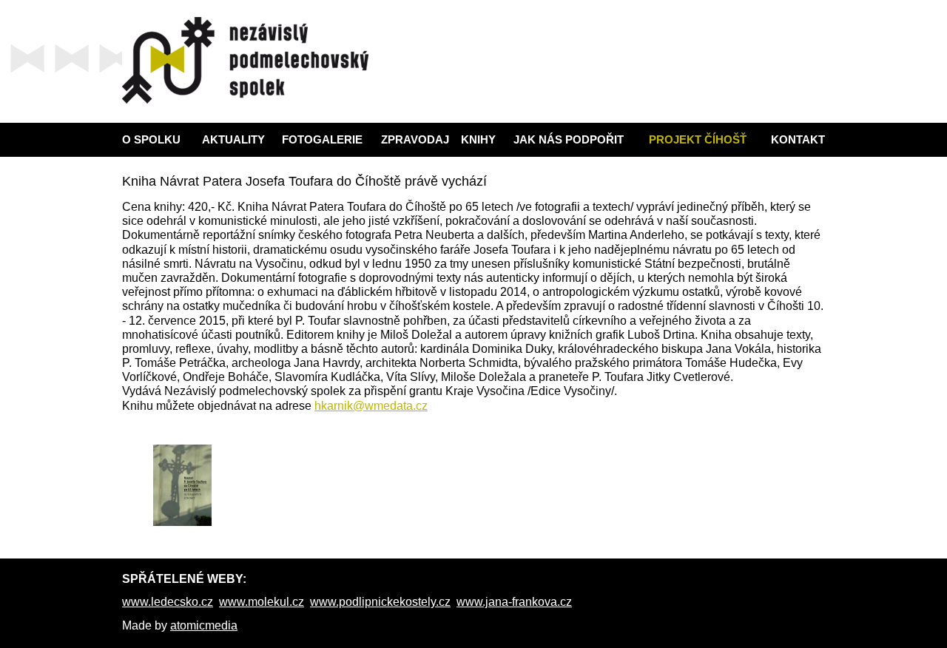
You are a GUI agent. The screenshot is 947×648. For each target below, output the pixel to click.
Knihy (478, 139)
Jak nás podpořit (568, 139)
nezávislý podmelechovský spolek (245, 60)
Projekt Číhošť (698, 139)
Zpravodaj (415, 139)
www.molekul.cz (261, 601)
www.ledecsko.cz (167, 601)
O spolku (151, 139)
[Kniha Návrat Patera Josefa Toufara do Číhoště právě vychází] (182, 485)
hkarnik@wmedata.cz (371, 405)
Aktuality (233, 139)
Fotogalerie (322, 139)
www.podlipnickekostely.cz (380, 601)
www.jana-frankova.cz (514, 601)
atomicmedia (203, 625)
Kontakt (798, 139)
